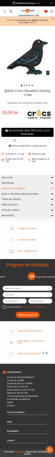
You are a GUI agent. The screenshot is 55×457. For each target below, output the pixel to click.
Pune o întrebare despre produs (20, 193)
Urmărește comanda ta (18, 399)
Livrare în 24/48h (15, 380)
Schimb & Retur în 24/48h (19, 383)
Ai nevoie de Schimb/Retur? (20, 377)
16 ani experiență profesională (22, 396)
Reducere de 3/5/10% (17, 393)
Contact (11, 405)
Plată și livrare (10, 204)
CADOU (11, 20)
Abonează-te (27, 315)
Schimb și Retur (11, 209)
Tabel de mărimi (11, 199)
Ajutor (10, 402)
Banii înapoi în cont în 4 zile (20, 390)
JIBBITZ (33, 22)
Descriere (7, 177)
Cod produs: (12, 103)
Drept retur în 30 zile (17, 387)
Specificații (8, 182)
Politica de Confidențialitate (33, 307)
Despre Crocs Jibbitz (13, 188)
